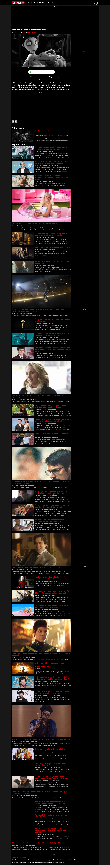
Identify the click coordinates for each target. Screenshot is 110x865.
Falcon (69, 68)
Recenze (30, 3)
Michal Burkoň (31, 32)
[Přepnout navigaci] (96, 3)
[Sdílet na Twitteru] (16, 121)
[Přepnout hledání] (93, 3)
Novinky (42, 3)
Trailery (50, 3)
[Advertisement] (41, 105)
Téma (36, 3)
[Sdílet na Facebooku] (13, 121)
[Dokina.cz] (18, 3)
